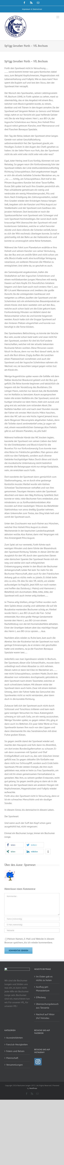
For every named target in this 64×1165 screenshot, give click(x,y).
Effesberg (41, 997)
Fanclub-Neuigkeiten (17, 1044)
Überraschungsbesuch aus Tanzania (47, 1005)
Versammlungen (14, 1064)
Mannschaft (12, 1057)
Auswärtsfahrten (14, 1037)
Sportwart (30, 865)
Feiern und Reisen (15, 1051)
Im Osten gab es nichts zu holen (44, 978)
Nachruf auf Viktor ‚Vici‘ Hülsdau (45, 1016)
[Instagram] (38, 1061)
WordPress (33, 1088)
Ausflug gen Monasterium (42, 988)
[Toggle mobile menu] (58, 17)
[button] (14, 844)
